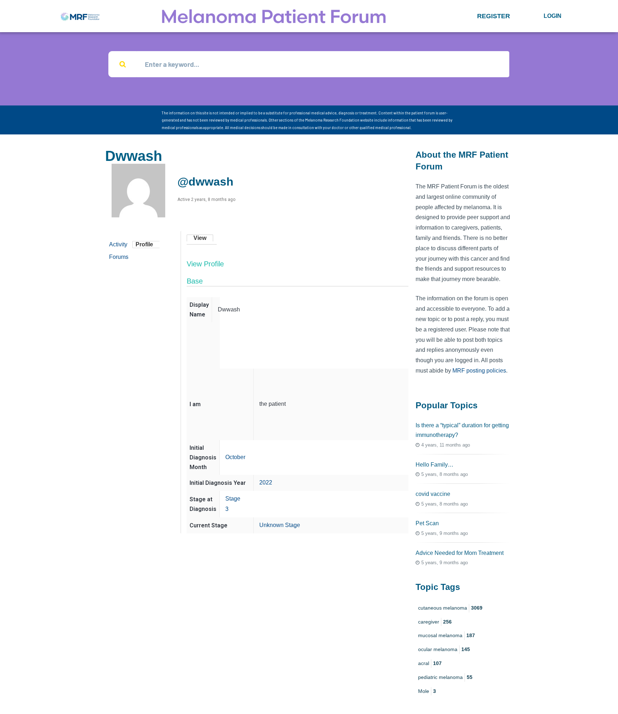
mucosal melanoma (446, 635)
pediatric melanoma (445, 677)
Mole (427, 691)
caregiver (435, 622)
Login (552, 16)
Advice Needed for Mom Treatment (460, 553)
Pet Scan (427, 523)
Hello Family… (434, 465)
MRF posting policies (479, 371)
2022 (265, 482)
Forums (118, 257)
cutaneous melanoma (450, 608)
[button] (494, 16)
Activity (118, 244)
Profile (144, 244)
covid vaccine (433, 494)
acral (430, 663)
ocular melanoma (444, 649)
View (199, 238)
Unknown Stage (279, 525)
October (235, 457)
